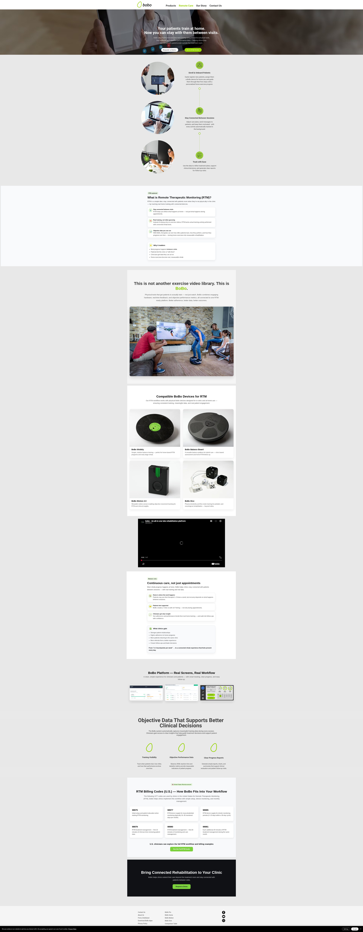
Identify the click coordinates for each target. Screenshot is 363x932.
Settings (346, 929)
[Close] (361, 928)
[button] (170, 6)
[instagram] (223, 920)
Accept (355, 929)
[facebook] (223, 912)
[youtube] (223, 916)
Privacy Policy (72, 929)
